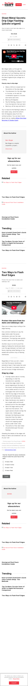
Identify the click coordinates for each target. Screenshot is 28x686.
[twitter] (14, 45)
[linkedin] (11, 45)
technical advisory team (10, 446)
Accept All (14, 682)
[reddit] (16, 45)
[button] (3, 5)
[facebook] (8, 45)
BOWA (14, 285)
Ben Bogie (14, 33)
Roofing (4, 13)
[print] (25, 45)
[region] (14, 679)
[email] (19, 45)
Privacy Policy (16, 678)
